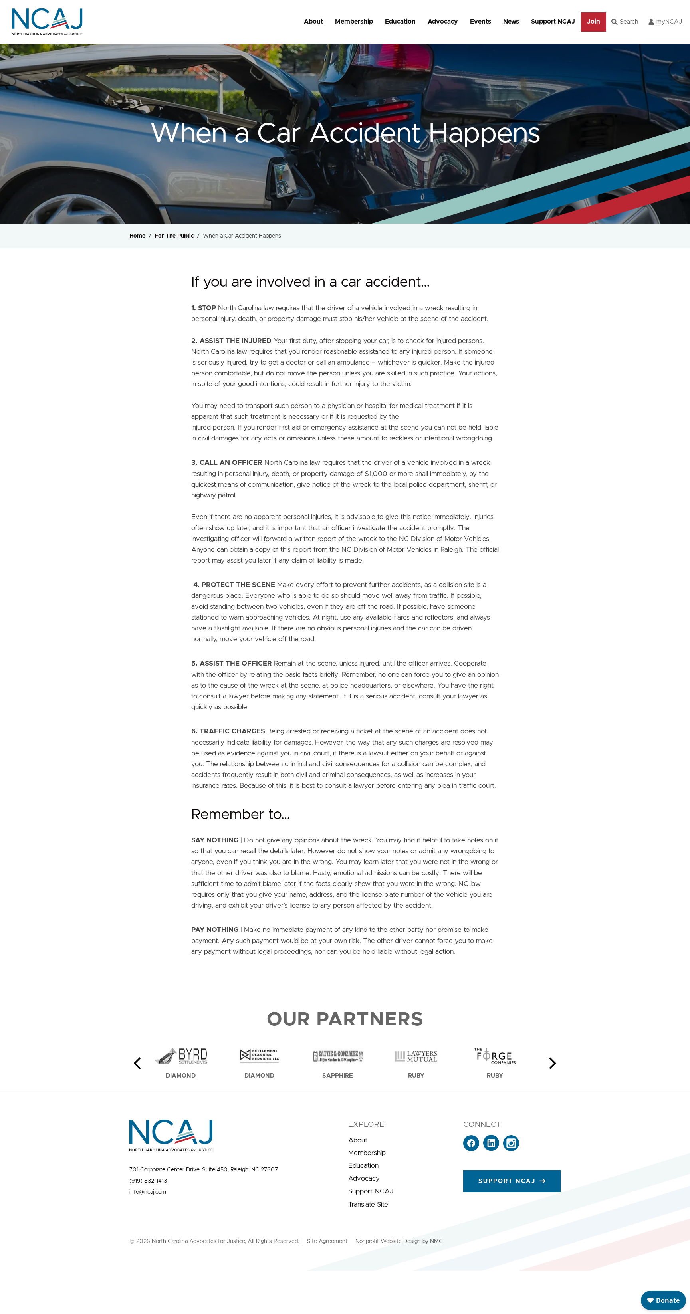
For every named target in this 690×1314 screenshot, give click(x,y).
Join (593, 21)
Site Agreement (327, 1241)
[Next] (553, 1063)
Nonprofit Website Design (388, 1241)
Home (137, 236)
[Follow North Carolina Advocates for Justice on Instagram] (511, 1149)
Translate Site (368, 1204)
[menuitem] (313, 22)
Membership (354, 21)
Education (400, 21)
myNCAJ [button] (669, 22)
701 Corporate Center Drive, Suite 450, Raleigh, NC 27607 (203, 1170)
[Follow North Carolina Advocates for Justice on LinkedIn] (491, 1149)
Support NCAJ (553, 21)
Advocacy (443, 21)
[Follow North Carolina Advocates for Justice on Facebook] (471, 1149)
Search (629, 22)
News (511, 21)
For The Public (174, 236)
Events (480, 21)
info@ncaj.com (147, 1192)
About (313, 21)
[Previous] (137, 1063)
